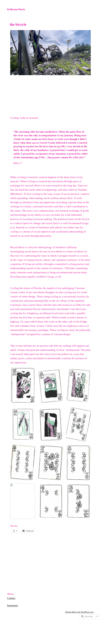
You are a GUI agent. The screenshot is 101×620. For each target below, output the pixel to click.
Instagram (12, 605)
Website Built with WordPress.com (79, 612)
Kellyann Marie (16, 9)
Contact (11, 598)
